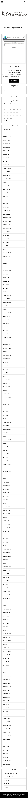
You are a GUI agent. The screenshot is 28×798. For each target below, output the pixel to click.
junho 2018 (6, 323)
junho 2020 (6, 238)
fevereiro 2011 (7, 633)
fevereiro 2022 (7, 168)
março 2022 (6, 164)
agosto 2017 (6, 358)
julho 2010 (6, 658)
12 (17, 109)
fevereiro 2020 (7, 253)
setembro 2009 (7, 693)
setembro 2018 (7, 312)
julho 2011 (6, 616)
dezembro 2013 (7, 514)
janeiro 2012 (6, 595)
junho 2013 (6, 535)
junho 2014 (6, 492)
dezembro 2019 (7, 260)
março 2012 (6, 587)
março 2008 (6, 757)
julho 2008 (6, 743)
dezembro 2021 (7, 175)
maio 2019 (6, 284)
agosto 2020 (6, 231)
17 (11, 112)
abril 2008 (5, 753)
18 (14, 112)
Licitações (6, 780)
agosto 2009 (6, 697)
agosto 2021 (6, 189)
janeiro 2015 (6, 468)
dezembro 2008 (7, 725)
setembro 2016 (7, 397)
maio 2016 (6, 411)
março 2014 (6, 503)
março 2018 (6, 334)
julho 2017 (6, 362)
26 (17, 115)
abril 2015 (5, 457)
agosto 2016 (6, 401)
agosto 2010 (6, 655)
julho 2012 (6, 573)
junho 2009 (6, 704)
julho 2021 (6, 193)
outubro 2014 (6, 478)
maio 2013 (6, 538)
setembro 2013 (7, 524)
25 (14, 115)
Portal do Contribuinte (10, 776)
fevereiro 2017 (7, 379)
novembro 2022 (7, 136)
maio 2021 (6, 200)
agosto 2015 (6, 443)
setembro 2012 (7, 566)
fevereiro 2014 (7, 506)
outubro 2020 (6, 224)
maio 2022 (6, 157)
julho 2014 (6, 489)
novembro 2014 (7, 475)
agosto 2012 (6, 570)
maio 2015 (6, 454)
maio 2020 (6, 242)
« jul (4, 120)
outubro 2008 (6, 732)
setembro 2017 (7, 355)
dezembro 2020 (7, 217)
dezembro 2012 (7, 556)
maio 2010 (6, 665)
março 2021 (6, 207)
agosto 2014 (6, 485)
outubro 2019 (6, 267)
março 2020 (6, 249)
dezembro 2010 (7, 640)
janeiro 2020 (6, 256)
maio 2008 (6, 750)
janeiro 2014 (6, 510)
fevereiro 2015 (7, 464)
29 (4, 118)
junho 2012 (6, 577)
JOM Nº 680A (14, 67)
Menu (25, 2)
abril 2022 (5, 161)
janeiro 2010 (6, 679)
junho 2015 (6, 450)
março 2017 (6, 376)
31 (11, 118)
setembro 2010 (7, 651)
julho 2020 (6, 235)
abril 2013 (5, 542)
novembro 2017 (7, 348)
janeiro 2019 (6, 298)
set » (7, 120)
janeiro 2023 (6, 129)
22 (4, 115)
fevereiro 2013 (7, 549)
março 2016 (6, 418)
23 (7, 115)
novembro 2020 (7, 221)
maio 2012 (6, 581)
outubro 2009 (6, 690)
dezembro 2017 (7, 344)
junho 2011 (6, 619)
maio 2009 (6, 707)
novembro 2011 (7, 602)
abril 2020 (5, 245)
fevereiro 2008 (7, 760)
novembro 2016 (7, 390)
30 (7, 118)
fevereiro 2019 (7, 295)
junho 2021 (6, 196)
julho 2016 (6, 404)
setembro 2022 (7, 143)
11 (14, 109)
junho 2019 (6, 281)
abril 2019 (5, 288)
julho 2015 (6, 446)
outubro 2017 (6, 351)
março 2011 (6, 630)
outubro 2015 (6, 436)
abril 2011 (5, 626)
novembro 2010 (7, 644)
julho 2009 (6, 700)
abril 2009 (5, 711)
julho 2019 (6, 277)
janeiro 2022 (6, 171)
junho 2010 (6, 662)
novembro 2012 (7, 559)
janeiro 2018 (6, 341)
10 (11, 109)
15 (4, 112)
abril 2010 (5, 669)
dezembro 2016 (7, 387)
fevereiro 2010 (7, 676)
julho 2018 (6, 320)
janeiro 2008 (6, 764)
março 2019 (6, 291)
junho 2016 (6, 408)
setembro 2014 (7, 482)
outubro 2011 (6, 605)
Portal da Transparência (10, 773)
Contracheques (8, 783)
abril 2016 (5, 415)
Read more (14, 80)
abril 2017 (5, 372)
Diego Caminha (16, 72)
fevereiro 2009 (7, 718)
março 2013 (6, 545)
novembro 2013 (7, 517)
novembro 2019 (7, 263)
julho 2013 (6, 531)
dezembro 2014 (7, 471)
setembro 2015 (7, 439)
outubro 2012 (6, 563)
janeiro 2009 (6, 722)
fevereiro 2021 (7, 210)
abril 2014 (5, 499)
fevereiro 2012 (7, 591)
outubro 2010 (6, 647)
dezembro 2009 (7, 683)
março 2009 (6, 714)
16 (7, 112)
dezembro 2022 (7, 133)
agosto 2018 (6, 316)
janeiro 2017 (6, 383)
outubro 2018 (6, 309)
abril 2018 (5, 330)
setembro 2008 (7, 736)
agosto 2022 (6, 147)
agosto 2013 (6, 528)
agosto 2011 (6, 612)
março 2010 (6, 672)
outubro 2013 (6, 521)
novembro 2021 (7, 179)
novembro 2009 (7, 686)
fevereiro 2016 (7, 422)
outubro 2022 (6, 140)
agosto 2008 (6, 739)
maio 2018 (6, 327)
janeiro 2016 (6, 425)
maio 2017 (6, 369)
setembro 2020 (7, 228)
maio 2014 (6, 496)
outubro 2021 (6, 182)
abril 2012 (5, 584)
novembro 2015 (7, 432)
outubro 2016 (6, 394)
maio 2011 (6, 623)
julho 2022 (6, 150)
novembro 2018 (7, 305)
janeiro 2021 (6, 214)
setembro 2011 (7, 609)
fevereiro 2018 (7, 337)
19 (17, 112)
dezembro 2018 (7, 302)
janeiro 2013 (6, 552)
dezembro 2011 (7, 598)
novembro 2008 (7, 729)
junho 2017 (6, 365)
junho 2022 (6, 154)
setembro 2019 (7, 270)
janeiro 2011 (6, 637)
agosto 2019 (6, 274)
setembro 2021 (7, 186)
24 (11, 115)
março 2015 (6, 461)
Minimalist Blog (9, 795)
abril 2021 (5, 203)
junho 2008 (6, 746)
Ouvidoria (6, 787)
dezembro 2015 (7, 429)
